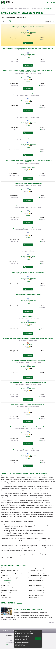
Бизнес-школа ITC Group (28, 54)
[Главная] (7, 2)
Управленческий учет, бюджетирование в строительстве (28, 360)
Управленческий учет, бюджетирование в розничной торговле (28, 382)
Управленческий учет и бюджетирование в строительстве (28, 404)
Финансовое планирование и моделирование (28, 116)
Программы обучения (12, 8)
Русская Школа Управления (28, 32)
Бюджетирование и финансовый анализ (28, 205)
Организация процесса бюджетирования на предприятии (28, 250)
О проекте (6, 630)
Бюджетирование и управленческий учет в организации (28, 26)
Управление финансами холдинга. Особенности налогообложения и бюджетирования (28, 48)
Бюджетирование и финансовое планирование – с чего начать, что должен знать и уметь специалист (32, 608)
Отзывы (28, 35)
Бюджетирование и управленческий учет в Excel (28, 183)
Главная (3, 8)
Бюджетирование (28, 138)
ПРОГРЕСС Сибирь (28, 344)
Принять (38, 638)
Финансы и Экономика (36, 8)
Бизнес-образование (24, 8)
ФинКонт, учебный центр (28, 167)
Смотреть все (19, 603)
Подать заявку (28, 43)
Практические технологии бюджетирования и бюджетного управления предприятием (28, 338)
